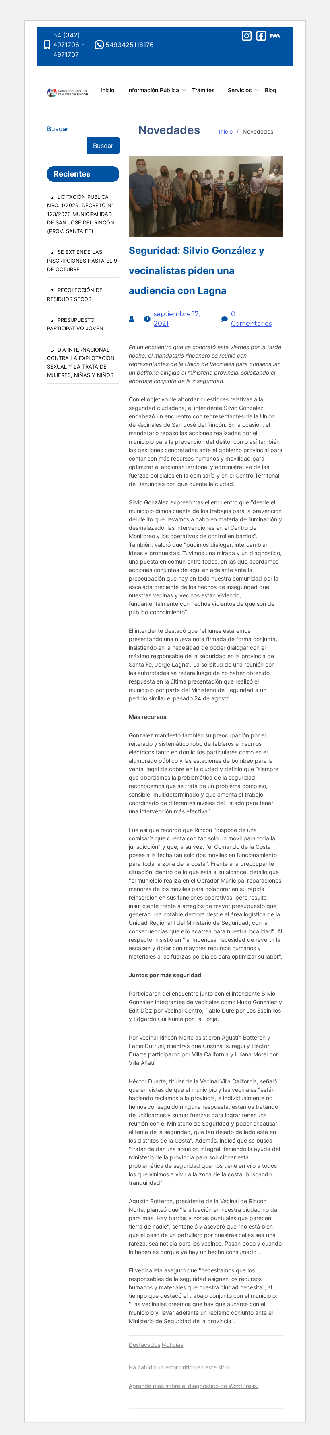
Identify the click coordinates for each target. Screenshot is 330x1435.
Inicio (226, 131)
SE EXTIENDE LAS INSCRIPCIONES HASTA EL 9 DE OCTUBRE (82, 260)
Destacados (144, 1344)
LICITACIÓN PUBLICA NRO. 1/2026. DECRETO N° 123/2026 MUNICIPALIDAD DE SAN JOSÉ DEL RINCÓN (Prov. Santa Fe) (80, 214)
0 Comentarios (251, 318)
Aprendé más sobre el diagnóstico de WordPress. (193, 1385)
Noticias (172, 1344)
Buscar (57, 129)
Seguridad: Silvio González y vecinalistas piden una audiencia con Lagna (196, 270)
